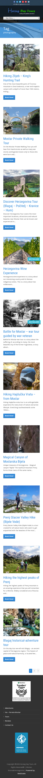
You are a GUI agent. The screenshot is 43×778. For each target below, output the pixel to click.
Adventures (9, 708)
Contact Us (9, 725)
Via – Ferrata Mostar (13, 712)
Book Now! (9, 97)
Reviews (8, 721)
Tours (7, 717)
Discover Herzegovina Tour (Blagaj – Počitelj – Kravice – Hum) (21, 206)
